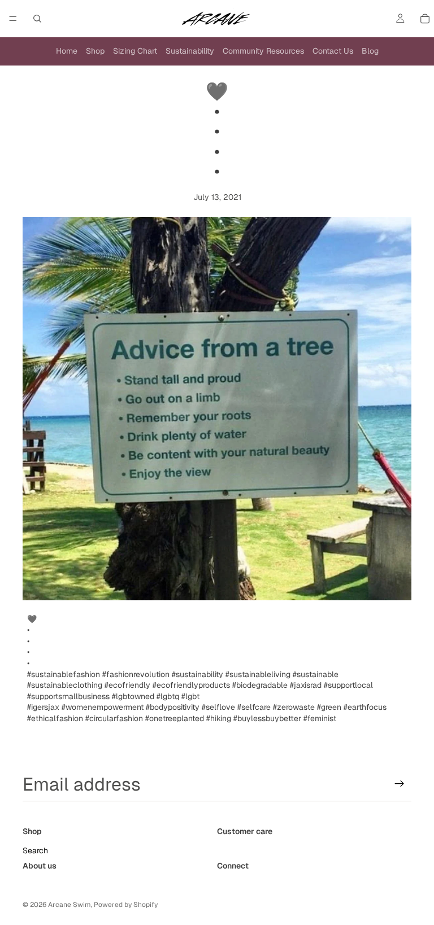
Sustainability (190, 51)
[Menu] (13, 19)
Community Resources (263, 51)
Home (66, 51)
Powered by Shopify (126, 904)
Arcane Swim (69, 904)
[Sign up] (399, 784)
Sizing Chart (135, 51)
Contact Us (333, 51)
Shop (95, 51)
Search (35, 850)
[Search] (37, 18)
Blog (370, 51)
